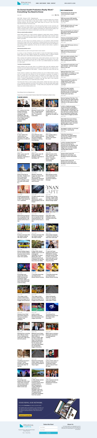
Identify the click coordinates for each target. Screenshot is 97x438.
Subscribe (48, 432)
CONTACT (53, 3)
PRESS (48, 3)
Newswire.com (34, 18)
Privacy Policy (28, 432)
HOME (37, 3)
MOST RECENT (43, 3)
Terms (24, 432)
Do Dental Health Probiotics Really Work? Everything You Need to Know (39, 94)
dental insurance (47, 60)
